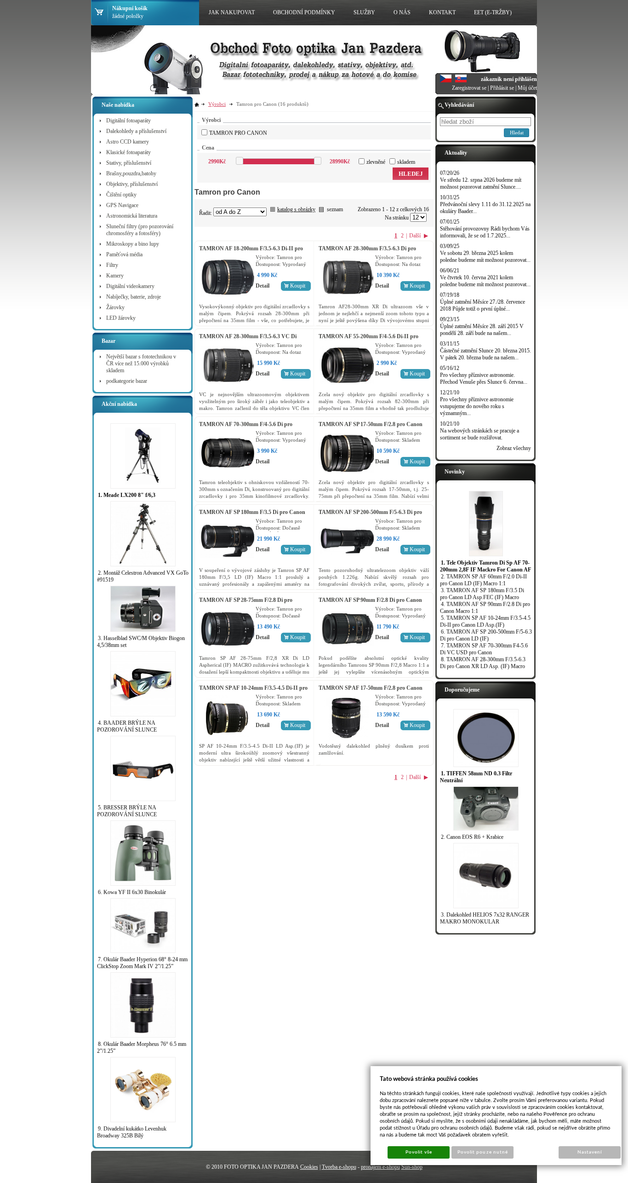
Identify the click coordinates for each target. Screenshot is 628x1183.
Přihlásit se (502, 88)
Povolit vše (418, 1152)
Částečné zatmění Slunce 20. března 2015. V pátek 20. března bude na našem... (485, 354)
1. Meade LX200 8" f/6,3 (126, 495)
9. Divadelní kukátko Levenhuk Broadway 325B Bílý (131, 1132)
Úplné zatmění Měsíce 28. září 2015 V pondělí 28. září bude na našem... (482, 329)
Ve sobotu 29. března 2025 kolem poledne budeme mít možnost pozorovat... (485, 256)
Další (415, 235)
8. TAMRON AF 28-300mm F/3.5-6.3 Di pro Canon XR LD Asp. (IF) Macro (482, 662)
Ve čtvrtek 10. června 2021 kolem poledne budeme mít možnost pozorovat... (485, 281)
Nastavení (589, 1152)
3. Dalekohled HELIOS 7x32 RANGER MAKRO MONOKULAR (484, 918)
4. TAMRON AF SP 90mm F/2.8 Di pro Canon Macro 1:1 (485, 607)
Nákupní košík (130, 8)
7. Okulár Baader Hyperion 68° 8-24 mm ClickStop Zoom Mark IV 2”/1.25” (142, 962)
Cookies (309, 1167)
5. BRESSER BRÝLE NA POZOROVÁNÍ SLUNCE (127, 811)
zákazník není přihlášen (509, 79)
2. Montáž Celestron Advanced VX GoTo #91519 (142, 576)
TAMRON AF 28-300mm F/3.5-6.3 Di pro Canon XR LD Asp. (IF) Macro (367, 252)
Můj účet (527, 88)
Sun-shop (411, 1167)
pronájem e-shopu (380, 1167)
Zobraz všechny (514, 448)
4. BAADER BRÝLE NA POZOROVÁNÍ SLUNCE (127, 726)
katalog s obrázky (296, 209)
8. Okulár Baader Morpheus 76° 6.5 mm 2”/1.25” (141, 1047)
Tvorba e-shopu (339, 1167)
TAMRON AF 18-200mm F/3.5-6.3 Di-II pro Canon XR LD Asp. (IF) (251, 252)
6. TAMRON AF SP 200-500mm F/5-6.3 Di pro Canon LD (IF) (486, 635)
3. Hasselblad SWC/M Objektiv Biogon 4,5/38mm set (141, 641)
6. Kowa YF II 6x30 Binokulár (132, 892)
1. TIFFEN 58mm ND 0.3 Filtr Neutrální (476, 777)
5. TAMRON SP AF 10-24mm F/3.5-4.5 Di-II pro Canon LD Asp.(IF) (485, 621)
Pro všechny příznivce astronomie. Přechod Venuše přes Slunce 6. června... (483, 378)
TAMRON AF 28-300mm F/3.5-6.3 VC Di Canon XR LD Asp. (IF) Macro (248, 339)
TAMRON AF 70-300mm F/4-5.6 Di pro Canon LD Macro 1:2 (245, 427)
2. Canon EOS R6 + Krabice (472, 837)
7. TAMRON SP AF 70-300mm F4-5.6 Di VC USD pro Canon (484, 649)
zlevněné (375, 162)
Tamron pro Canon (238, 133)
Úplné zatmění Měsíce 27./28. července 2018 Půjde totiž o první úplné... (482, 305)
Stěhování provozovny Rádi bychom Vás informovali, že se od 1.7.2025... (485, 232)
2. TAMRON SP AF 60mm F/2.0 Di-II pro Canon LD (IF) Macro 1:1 (483, 580)
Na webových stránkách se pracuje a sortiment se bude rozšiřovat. (479, 434)
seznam (335, 209)
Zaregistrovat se (469, 88)
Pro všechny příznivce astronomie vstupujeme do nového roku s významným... (477, 406)
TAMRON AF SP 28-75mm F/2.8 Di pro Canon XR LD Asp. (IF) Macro (245, 603)
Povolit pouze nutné (482, 1152)
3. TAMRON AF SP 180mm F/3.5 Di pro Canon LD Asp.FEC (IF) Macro (482, 593)
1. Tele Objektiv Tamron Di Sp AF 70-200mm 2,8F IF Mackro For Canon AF (485, 566)
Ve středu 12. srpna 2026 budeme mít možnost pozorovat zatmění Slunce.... (480, 183)
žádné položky (127, 16)
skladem (406, 162)
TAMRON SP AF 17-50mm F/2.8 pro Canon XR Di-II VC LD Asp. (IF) (370, 691)
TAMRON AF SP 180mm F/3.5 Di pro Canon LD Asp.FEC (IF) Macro (252, 515)
